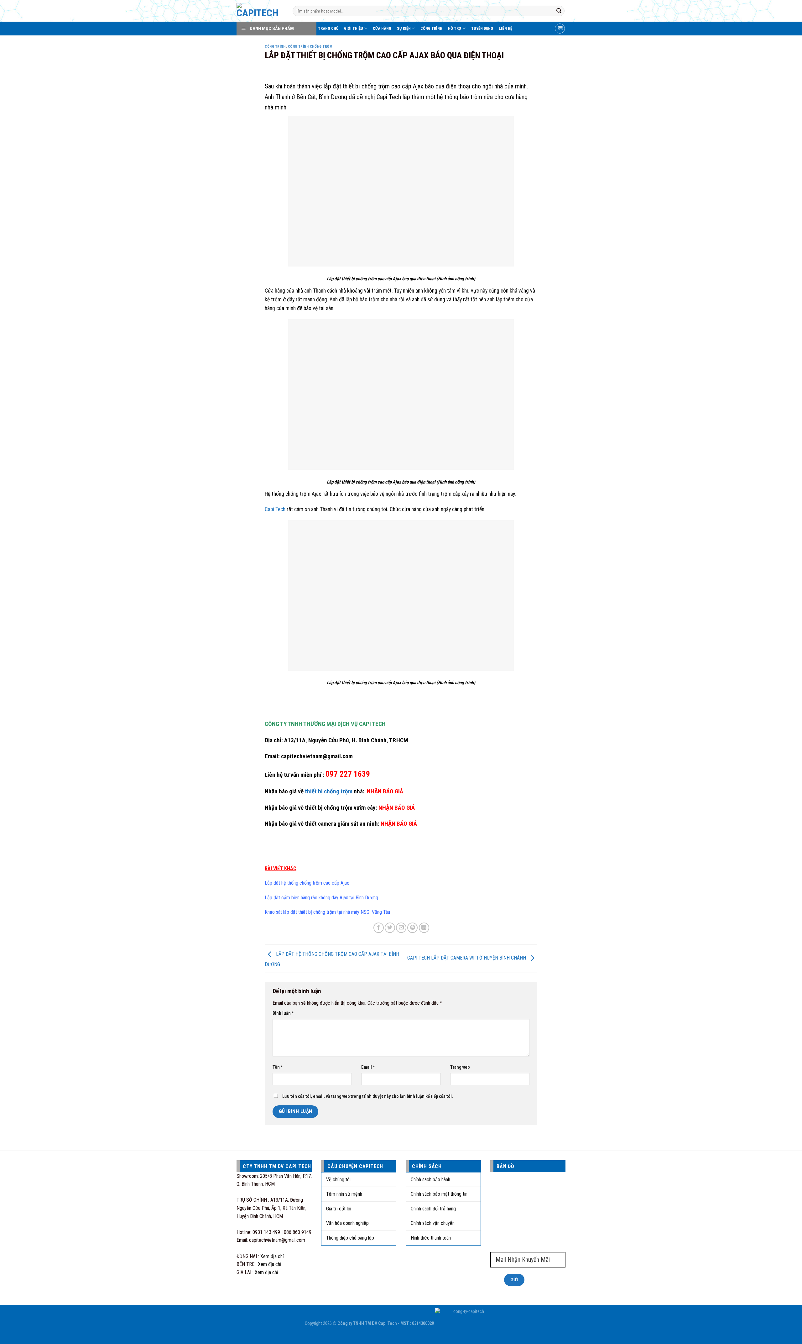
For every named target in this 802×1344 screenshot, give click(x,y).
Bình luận (283, 1013)
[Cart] (560, 29)
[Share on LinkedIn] (424, 928)
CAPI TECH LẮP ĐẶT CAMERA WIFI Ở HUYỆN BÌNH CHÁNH (467, 958)
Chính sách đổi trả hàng (433, 1209)
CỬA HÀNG (382, 28)
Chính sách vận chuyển (433, 1223)
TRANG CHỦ (328, 28)
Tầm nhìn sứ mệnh (344, 1194)
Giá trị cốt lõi (338, 1209)
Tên (278, 1067)
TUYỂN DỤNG (482, 28)
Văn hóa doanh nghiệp (347, 1223)
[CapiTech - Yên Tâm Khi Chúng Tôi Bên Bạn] (260, 11)
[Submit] (559, 11)
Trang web (460, 1067)
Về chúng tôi (338, 1180)
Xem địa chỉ (272, 1256)
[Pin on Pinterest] (412, 928)
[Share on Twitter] (390, 928)
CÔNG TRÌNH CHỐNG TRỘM (310, 47)
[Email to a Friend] (401, 928)
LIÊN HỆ (505, 28)
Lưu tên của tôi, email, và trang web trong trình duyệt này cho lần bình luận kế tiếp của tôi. (367, 1096)
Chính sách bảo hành (430, 1180)
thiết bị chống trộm (328, 791)
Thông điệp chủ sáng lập (350, 1238)
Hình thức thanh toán (431, 1238)
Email (368, 1067)
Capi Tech (275, 509)
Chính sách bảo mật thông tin (439, 1194)
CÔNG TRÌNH (431, 28)
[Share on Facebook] (378, 928)
